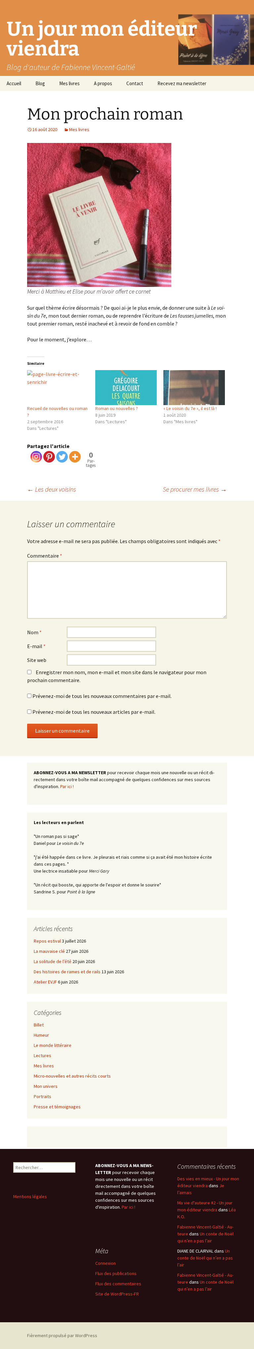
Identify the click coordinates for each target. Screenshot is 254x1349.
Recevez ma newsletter (181, 83)
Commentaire (44, 555)
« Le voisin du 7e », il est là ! (190, 408)
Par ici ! (67, 786)
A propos (103, 83)
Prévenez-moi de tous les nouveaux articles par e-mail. (93, 712)
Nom (34, 632)
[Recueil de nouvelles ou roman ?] (58, 387)
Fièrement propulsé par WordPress (62, 1335)
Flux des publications (116, 1273)
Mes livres (69, 83)
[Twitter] (62, 457)
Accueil (14, 83)
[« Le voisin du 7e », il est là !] (194, 387)
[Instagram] (36, 457)
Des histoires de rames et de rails (67, 972)
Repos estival (47, 941)
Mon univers (46, 1086)
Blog (40, 83)
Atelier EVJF (45, 982)
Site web (36, 660)
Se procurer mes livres (195, 489)
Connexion (105, 1263)
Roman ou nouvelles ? (116, 408)
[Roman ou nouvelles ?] (126, 387)
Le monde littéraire (52, 1045)
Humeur (41, 1035)
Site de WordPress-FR (117, 1294)
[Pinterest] (49, 457)
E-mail (36, 646)
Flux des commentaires (118, 1284)
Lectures (42, 1055)
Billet (39, 1025)
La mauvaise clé (49, 951)
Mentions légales (30, 1196)
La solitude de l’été (52, 961)
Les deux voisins (51, 489)
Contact (134, 83)
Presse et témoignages (57, 1107)
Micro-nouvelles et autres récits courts (72, 1076)
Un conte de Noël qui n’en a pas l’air (205, 1258)
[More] (75, 457)
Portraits (42, 1096)
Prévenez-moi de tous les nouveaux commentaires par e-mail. (102, 696)
